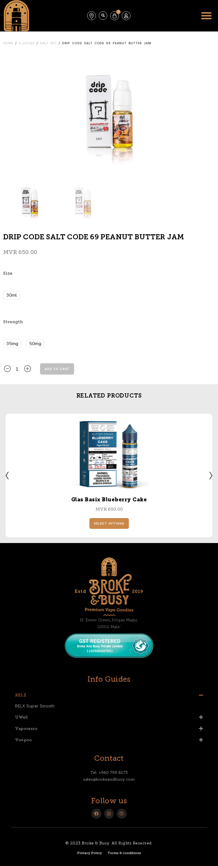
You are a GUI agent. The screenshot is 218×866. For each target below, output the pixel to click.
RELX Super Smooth (34, 706)
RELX (20, 695)
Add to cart (57, 369)
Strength (13, 322)
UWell (21, 717)
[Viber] (122, 814)
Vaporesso (26, 728)
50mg (35, 344)
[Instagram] (109, 814)
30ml (11, 295)
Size (7, 274)
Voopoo (23, 740)
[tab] (109, 695)
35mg (12, 344)
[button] (103, 15)
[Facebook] (96, 814)
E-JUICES (27, 43)
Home (8, 43)
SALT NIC (48, 43)
